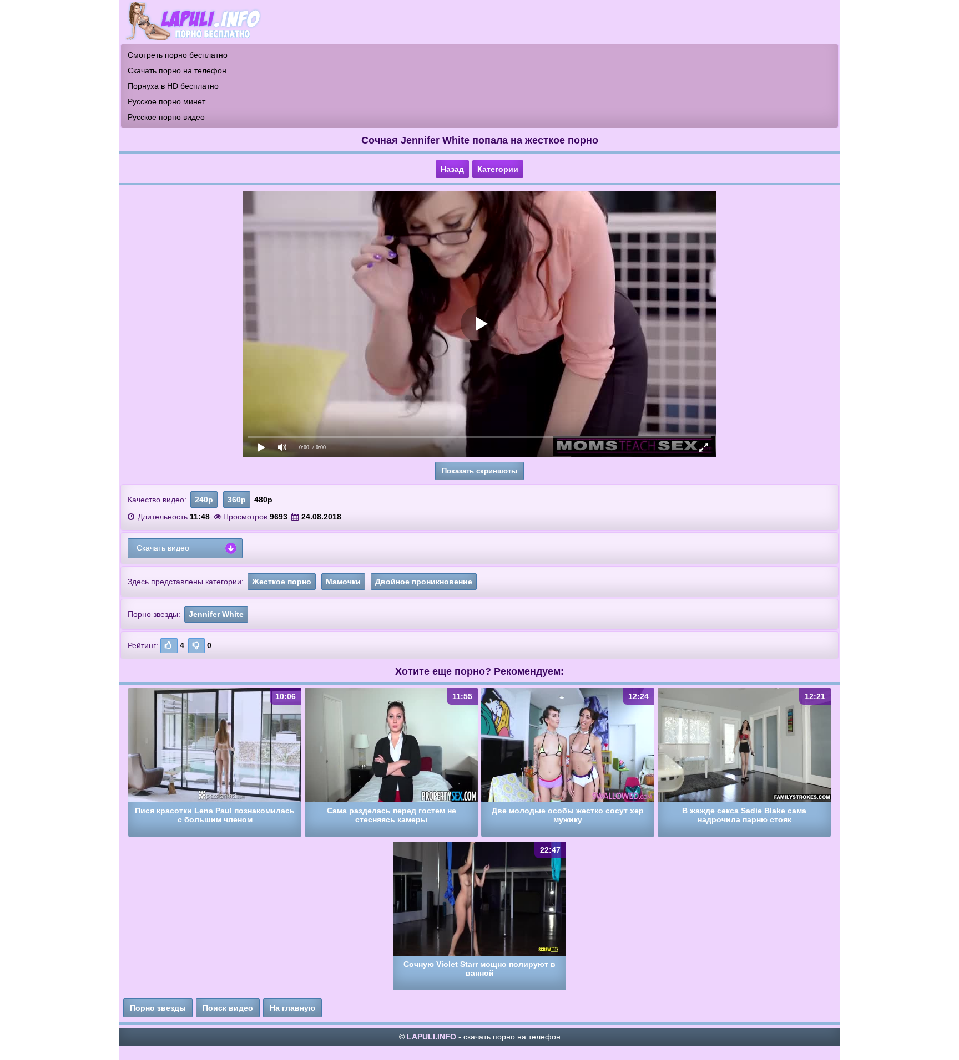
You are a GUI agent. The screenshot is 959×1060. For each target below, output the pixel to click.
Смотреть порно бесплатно (178, 54)
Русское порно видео (166, 117)
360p (237, 499)
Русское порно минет (166, 101)
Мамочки (343, 581)
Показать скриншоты (479, 471)
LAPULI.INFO (431, 1036)
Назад (452, 169)
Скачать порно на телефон (177, 70)
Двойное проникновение (423, 581)
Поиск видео (228, 1007)
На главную (292, 1007)
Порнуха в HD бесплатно (173, 85)
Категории (497, 169)
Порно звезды (158, 1007)
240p (204, 499)
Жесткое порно (281, 581)
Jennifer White (216, 614)
